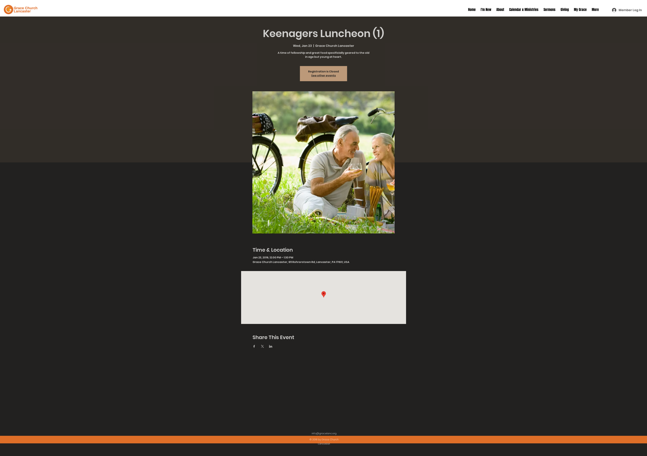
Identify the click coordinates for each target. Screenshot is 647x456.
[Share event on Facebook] (254, 346)
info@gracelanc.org (324, 433)
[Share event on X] (262, 346)
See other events (323, 75)
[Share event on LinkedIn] (270, 346)
